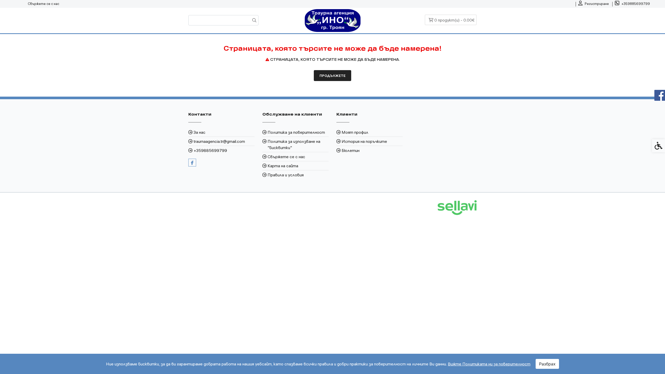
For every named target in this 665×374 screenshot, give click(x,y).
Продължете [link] (332, 75)
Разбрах (547, 363)
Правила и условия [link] (286, 174)
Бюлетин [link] (351, 150)
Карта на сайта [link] (283, 165)
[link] (593, 3)
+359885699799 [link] (210, 150)
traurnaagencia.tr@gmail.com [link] (219, 141)
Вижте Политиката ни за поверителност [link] (489, 363)
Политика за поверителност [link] (296, 132)
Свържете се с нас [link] (43, 4)
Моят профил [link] (355, 132)
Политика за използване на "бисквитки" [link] (294, 144)
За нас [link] (199, 132)
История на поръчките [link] (364, 141)
